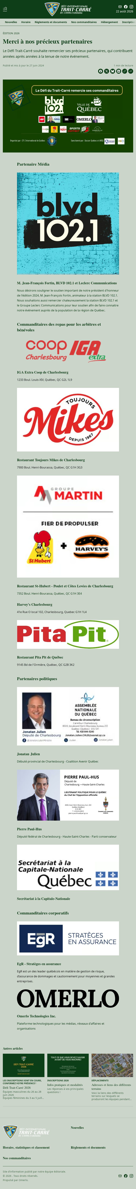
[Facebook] (126, 7)
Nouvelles (11, 22)
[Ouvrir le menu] (5, 9)
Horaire (25, 22)
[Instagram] (131, 7)
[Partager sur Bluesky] (112, 71)
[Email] (120, 7)
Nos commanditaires (84, 22)
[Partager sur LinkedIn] (118, 71)
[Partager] (130, 71)
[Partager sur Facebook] (100, 71)
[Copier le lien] (124, 71)
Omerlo (23, 1180)
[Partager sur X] (106, 71)
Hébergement (109, 22)
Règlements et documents (51, 22)
